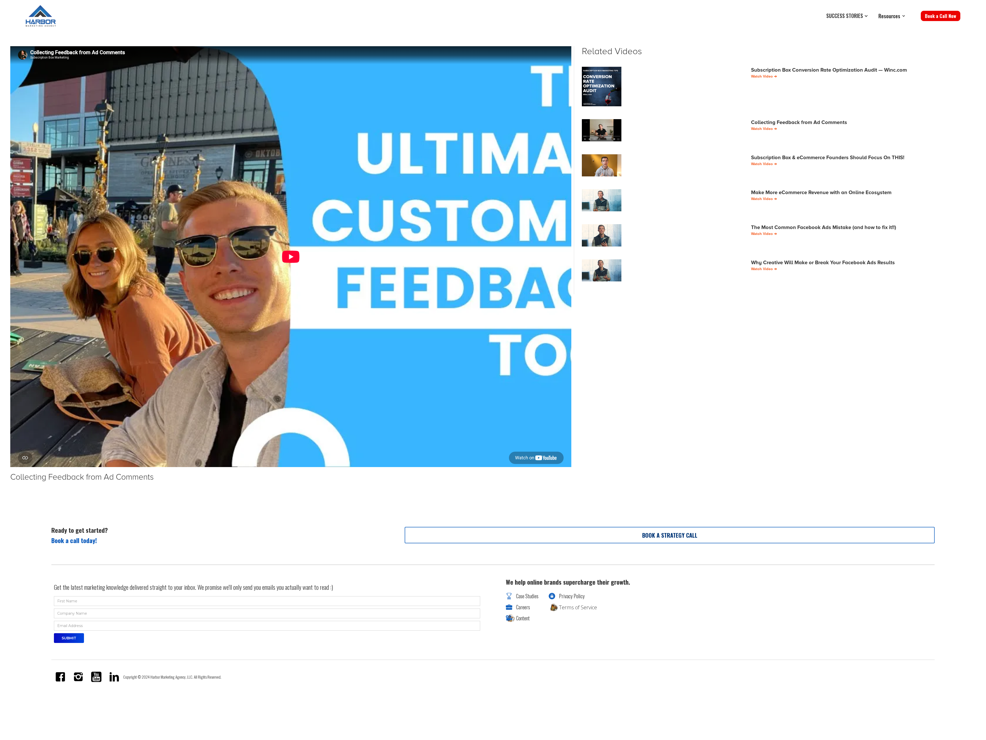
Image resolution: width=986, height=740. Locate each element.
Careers (523, 607)
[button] (848, 16)
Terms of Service (578, 607)
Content (523, 618)
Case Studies (527, 596)
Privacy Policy (572, 596)
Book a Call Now (940, 16)
